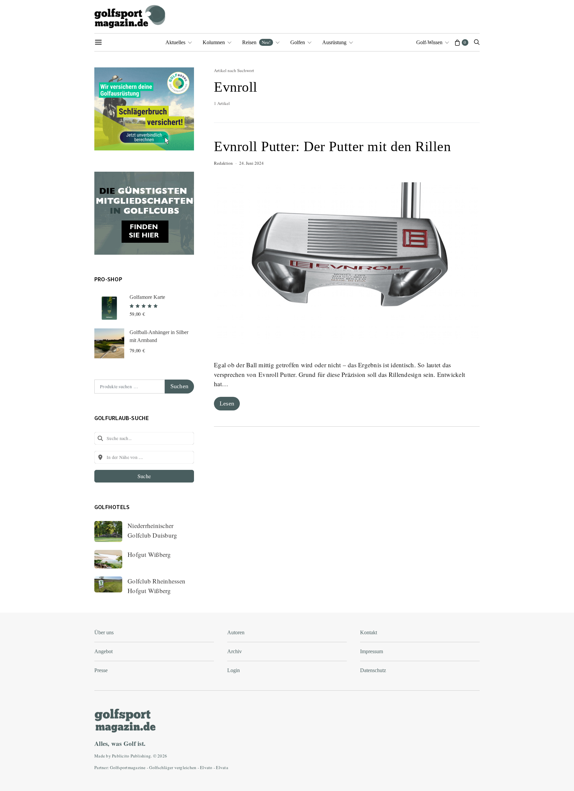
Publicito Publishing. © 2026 (139, 756)
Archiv (234, 651)
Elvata (222, 767)
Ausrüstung (334, 42)
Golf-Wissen (429, 42)
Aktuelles (175, 42)
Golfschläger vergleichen (172, 767)
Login (233, 670)
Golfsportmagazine (127, 767)
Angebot (103, 651)
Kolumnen (214, 42)
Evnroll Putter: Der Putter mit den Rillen (332, 146)
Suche (144, 476)
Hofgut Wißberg (149, 554)
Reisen (256, 42)
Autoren (235, 632)
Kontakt (368, 632)
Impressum (371, 651)
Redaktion (223, 163)
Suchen (179, 386)
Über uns (104, 632)
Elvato (206, 767)
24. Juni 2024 (251, 163)
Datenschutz (373, 670)
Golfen (297, 42)
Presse (101, 670)
